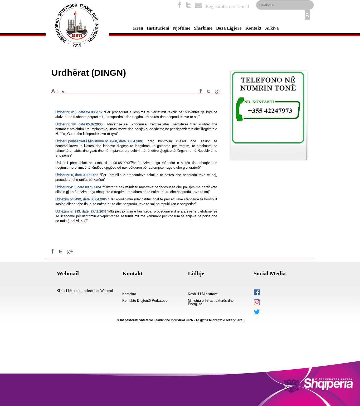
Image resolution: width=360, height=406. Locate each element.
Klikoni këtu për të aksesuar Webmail (85, 291)
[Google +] (218, 91)
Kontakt (253, 28)
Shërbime (203, 28)
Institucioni (158, 28)
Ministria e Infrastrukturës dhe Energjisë (210, 302)
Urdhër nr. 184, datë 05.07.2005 (79, 124)
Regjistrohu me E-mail (227, 6)
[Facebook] (180, 4)
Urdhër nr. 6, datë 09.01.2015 (76, 175)
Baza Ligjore (229, 28)
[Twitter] (188, 4)
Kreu (138, 28)
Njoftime (181, 28)
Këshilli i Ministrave (203, 294)
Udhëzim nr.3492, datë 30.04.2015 (81, 199)
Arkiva (272, 28)
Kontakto (129, 294)
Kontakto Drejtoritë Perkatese (144, 301)
